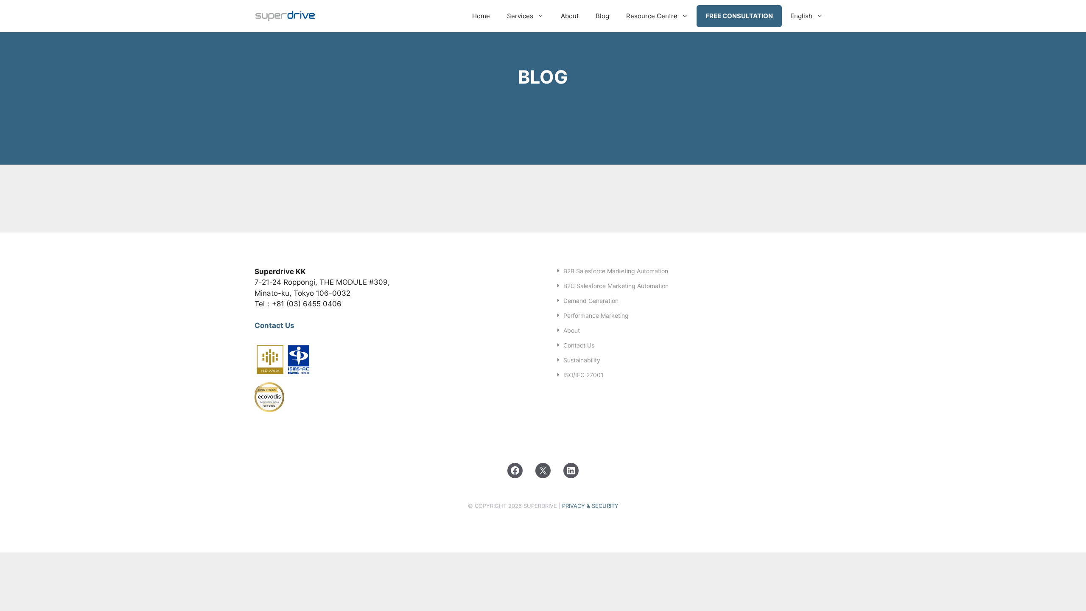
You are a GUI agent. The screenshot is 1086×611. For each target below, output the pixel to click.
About (570, 16)
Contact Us (274, 325)
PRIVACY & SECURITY (590, 505)
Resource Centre (651, 16)
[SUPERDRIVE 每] (285, 16)
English (801, 16)
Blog (602, 16)
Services (520, 16)
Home (481, 16)
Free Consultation (739, 16)
